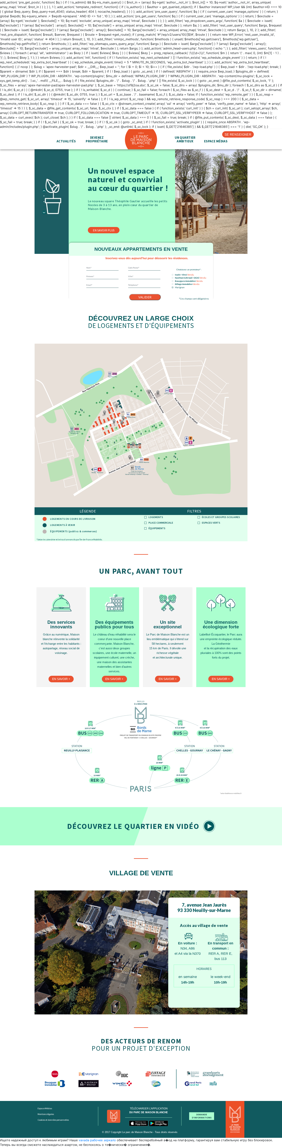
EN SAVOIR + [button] (61, 679)
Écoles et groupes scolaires (221, 517)
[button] (44, 190)
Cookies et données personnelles (53, 1119)
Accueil (141, 131)
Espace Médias (45, 1108)
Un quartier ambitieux (185, 139)
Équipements (156, 528)
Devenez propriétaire (97, 139)
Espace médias (216, 141)
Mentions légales (46, 1114)
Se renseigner (238, 134)
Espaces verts (211, 522)
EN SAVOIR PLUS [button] (69, 230)
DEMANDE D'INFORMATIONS (202, 1116)
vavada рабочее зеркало (97, 1140)
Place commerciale (160, 522)
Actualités (66, 141)
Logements (155, 517)
